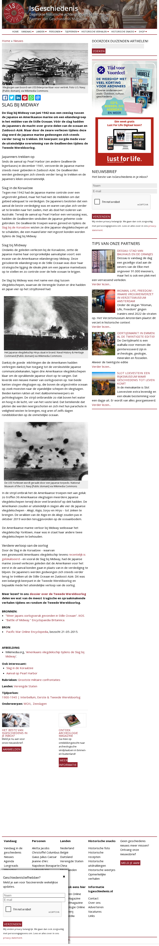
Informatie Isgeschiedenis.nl (100, 889)
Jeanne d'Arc (40, 861)
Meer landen (68, 870)
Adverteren (96, 907)
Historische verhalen (93, 32)
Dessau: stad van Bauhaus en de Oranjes (135, 252)
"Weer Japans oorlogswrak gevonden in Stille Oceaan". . (45, 615)
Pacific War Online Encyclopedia (27, 632)
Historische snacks (122, 32)
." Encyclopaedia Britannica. (47, 620)
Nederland (67, 848)
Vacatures (95, 911)
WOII (27, 704)
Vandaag (26, 32)
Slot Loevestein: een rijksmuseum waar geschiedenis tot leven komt (136, 378)
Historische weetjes (101, 870)
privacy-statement (12, 937)
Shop (141, 32)
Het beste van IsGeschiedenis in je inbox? (14, 733)
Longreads (11, 865)
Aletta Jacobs (40, 848)
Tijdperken (70, 32)
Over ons (94, 902)
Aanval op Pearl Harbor (21, 673)
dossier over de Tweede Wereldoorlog (57, 594)
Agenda (9, 861)
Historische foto (99, 848)
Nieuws (18, 41)
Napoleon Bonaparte (46, 865)
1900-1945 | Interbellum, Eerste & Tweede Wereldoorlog (41, 697)
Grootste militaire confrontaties (39, 680)
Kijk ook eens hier (73, 887)
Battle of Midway (18, 620)
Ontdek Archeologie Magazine (68, 733)
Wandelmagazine (71, 902)
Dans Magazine (70, 898)
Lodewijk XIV (40, 870)
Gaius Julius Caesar (44, 857)
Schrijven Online (70, 894)
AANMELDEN (11, 749)
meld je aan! (130, 863)
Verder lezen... (101, 284)
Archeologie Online (72, 907)
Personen (54, 32)
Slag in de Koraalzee (19, 668)
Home (15, 31)
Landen (40, 32)
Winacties (10, 870)
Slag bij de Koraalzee (16, 227)
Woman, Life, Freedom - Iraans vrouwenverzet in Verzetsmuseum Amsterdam (135, 296)
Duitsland (66, 857)
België (64, 852)
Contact (93, 898)
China (63, 865)
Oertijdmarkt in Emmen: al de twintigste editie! (136, 334)
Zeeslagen (40, 704)
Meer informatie (68, 762)
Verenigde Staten (25, 686)
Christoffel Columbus (46, 852)
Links (91, 916)
